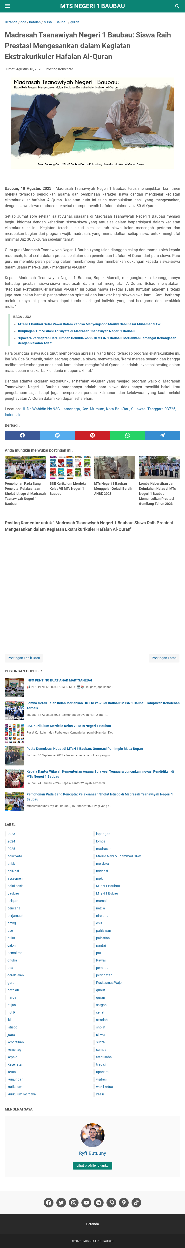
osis (99, 923)
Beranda (92, 1224)
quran (100, 997)
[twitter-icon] (61, 1202)
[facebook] (22, 435)
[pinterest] (92, 435)
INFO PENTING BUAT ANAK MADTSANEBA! (59, 680)
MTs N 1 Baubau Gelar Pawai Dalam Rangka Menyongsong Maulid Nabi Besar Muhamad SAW (89, 324)
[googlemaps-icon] (124, 1202)
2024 (11, 841)
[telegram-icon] (99, 1202)
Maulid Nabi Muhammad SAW (118, 856)
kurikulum (14, 1087)
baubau (13, 893)
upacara (102, 1072)
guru (10, 983)
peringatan (104, 975)
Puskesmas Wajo (109, 983)
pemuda (102, 968)
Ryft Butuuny (92, 1153)
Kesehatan (15, 1064)
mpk (99, 878)
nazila (100, 908)
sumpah (102, 1049)
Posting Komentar (59, 69)
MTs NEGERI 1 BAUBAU (92, 6)
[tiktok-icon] (136, 1202)
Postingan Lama (164, 658)
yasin (100, 1094)
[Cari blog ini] (177, 6)
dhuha (12, 960)
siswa (100, 1035)
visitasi (101, 1079)
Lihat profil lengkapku (92, 1165)
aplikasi (13, 871)
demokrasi (15, 953)
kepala (12, 1057)
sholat (101, 1027)
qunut (100, 990)
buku (11, 938)
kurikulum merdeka (21, 1094)
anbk (11, 864)
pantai (101, 945)
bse (10, 930)
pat (98, 953)
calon (11, 945)
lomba (101, 841)
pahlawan (103, 930)
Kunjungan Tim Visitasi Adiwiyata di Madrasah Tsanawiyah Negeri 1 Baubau (76, 331)
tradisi (101, 1064)
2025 (11, 849)
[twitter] (57, 435)
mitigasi (102, 871)
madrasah (104, 849)
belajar (12, 901)
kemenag (14, 1049)
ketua (11, 1072)
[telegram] (162, 435)
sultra (100, 1042)
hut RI (11, 1012)
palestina (103, 938)
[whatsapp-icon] (111, 1202)
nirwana (102, 916)
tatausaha (104, 1057)
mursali (101, 901)
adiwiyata (14, 856)
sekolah (102, 1020)
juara (11, 1035)
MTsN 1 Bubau (107, 893)
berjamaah (15, 916)
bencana (13, 908)
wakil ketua (104, 1087)
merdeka (102, 864)
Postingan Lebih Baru (24, 658)
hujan (11, 1005)
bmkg (11, 923)
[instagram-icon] (74, 1202)
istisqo (12, 1027)
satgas (101, 1005)
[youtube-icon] (86, 1202)
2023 (11, 834)
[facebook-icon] (48, 1202)
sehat (100, 1012)
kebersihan (15, 1042)
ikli (9, 1020)
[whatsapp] (127, 435)
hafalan (13, 990)
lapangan (103, 834)
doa (10, 968)
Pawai (101, 960)
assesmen (15, 878)
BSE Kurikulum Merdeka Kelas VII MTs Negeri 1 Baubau (68, 726)
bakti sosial (15, 886)
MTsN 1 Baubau (108, 886)
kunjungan (15, 1079)
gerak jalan (15, 975)
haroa (11, 997)
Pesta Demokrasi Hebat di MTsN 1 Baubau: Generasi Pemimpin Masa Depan (84, 749)
